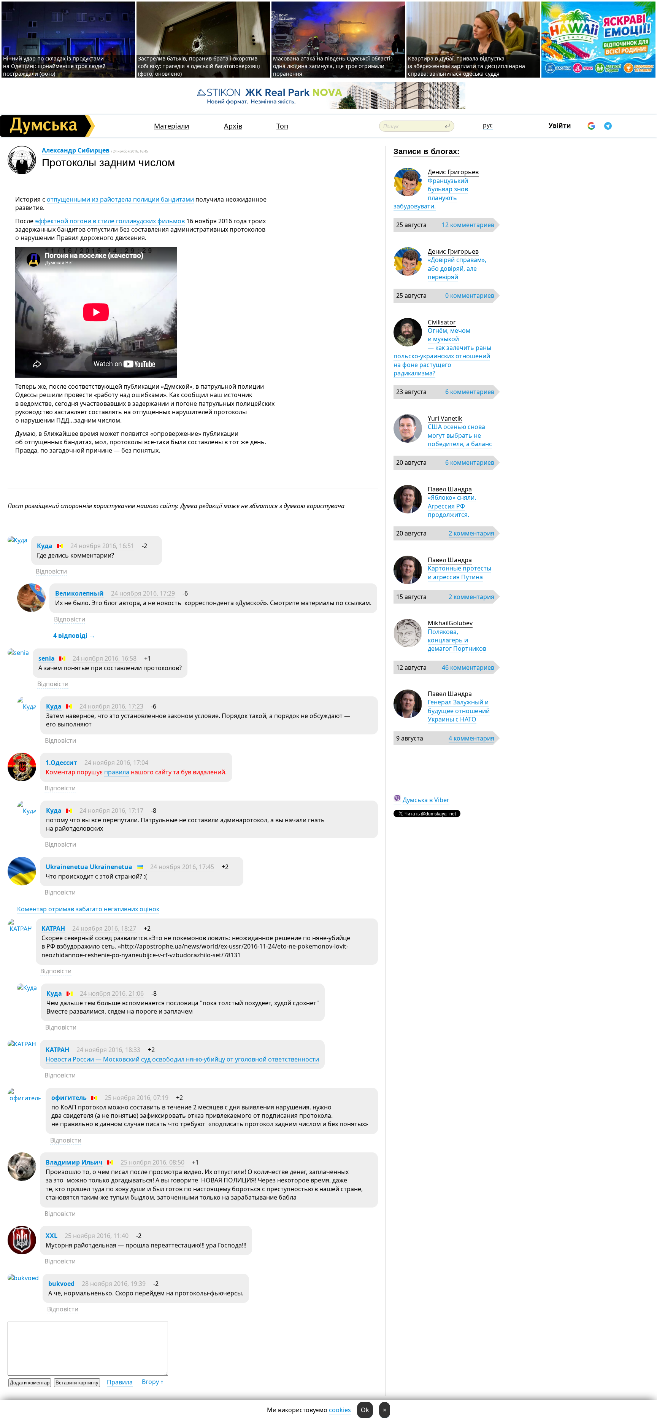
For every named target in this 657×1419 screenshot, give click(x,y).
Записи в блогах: (427, 150)
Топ (282, 126)
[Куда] (17, 540)
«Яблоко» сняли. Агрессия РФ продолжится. (452, 506)
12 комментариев (468, 225)
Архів (233, 126)
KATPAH (53, 928)
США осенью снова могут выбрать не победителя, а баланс (460, 435)
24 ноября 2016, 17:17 (111, 810)
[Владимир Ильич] (22, 1178)
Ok (365, 1410)
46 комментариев (468, 667)
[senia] (18, 652)
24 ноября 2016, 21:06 (112, 993)
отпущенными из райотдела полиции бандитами (120, 199)
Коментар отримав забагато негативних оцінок (88, 909)
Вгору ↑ (152, 1382)
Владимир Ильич (74, 1162)
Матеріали (171, 126)
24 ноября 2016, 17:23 (111, 706)
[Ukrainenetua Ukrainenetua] (22, 883)
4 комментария (471, 738)
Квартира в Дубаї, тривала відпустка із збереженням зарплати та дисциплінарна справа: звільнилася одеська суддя (466, 66)
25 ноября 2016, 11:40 (97, 1235)
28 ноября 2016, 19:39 (114, 1283)
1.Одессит (62, 762)
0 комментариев (469, 295)
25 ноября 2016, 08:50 (152, 1162)
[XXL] (22, 1252)
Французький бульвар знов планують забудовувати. (431, 193)
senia (46, 658)
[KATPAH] (20, 929)
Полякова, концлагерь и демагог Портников (457, 640)
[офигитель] (25, 1098)
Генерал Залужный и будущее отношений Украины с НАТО (459, 710)
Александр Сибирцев (76, 150)
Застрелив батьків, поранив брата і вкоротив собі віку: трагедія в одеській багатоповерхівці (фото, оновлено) (199, 66)
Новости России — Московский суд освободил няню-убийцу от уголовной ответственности (182, 1059)
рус (488, 125)
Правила (120, 1382)
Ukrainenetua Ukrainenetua (89, 867)
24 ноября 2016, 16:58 (104, 658)
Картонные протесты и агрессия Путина (459, 572)
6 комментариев (469, 392)
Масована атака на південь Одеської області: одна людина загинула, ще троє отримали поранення (332, 66)
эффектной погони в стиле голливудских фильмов (109, 221)
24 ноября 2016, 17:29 (143, 593)
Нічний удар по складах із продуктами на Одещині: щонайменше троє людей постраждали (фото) (54, 66)
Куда (44, 546)
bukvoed (61, 1283)
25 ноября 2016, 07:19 (136, 1097)
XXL (51, 1235)
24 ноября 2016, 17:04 (116, 762)
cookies (340, 1410)
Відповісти (51, 571)
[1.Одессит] (22, 779)
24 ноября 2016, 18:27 (104, 928)
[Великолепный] (31, 609)
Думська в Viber (426, 800)
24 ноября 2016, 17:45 (182, 867)
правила (116, 772)
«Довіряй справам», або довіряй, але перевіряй (457, 268)
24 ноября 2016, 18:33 (108, 1050)
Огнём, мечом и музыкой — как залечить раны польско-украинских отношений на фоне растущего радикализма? (442, 351)
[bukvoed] (23, 1278)
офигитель (69, 1097)
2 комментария (471, 533)
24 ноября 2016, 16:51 (102, 546)
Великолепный (79, 593)
